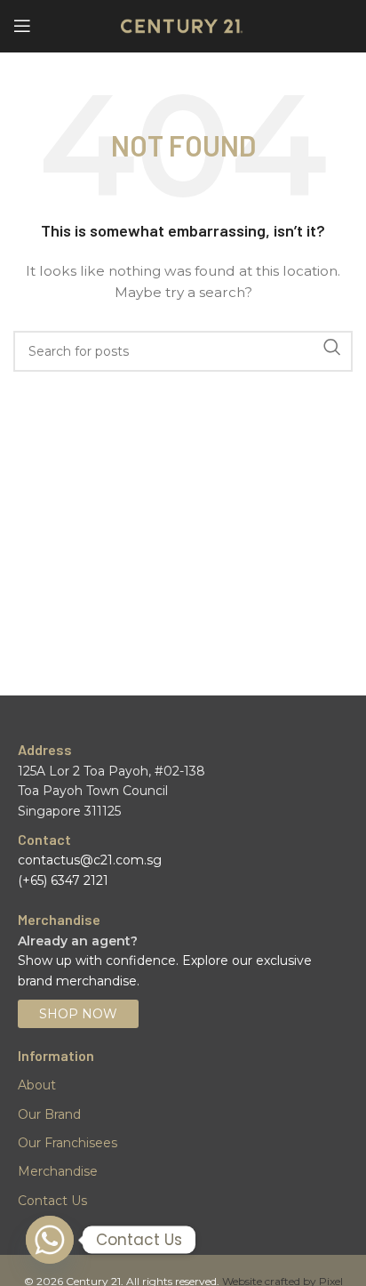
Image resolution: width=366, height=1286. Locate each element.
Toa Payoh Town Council (93, 791)
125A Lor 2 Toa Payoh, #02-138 (111, 771)
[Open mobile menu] (22, 26)
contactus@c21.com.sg (90, 860)
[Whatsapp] (50, 1240)
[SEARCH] (332, 347)
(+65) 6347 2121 (63, 880)
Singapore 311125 (69, 811)
